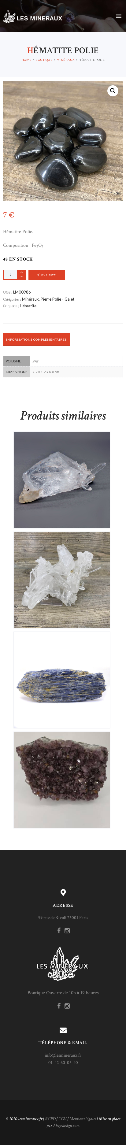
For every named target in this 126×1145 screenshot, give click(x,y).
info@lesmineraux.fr (63, 1055)
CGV (62, 1119)
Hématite (28, 305)
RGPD (50, 1119)
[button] (112, 90)
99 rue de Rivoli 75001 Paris (63, 918)
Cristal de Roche (62, 574)
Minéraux (66, 59)
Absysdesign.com (66, 1125)
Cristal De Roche (62, 474)
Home (26, 59)
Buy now (48, 274)
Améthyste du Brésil (61, 774)
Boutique (43, 59)
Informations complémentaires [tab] (36, 339)
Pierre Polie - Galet (57, 299)
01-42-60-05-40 (63, 1062)
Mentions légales (82, 1119)
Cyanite (61, 674)
